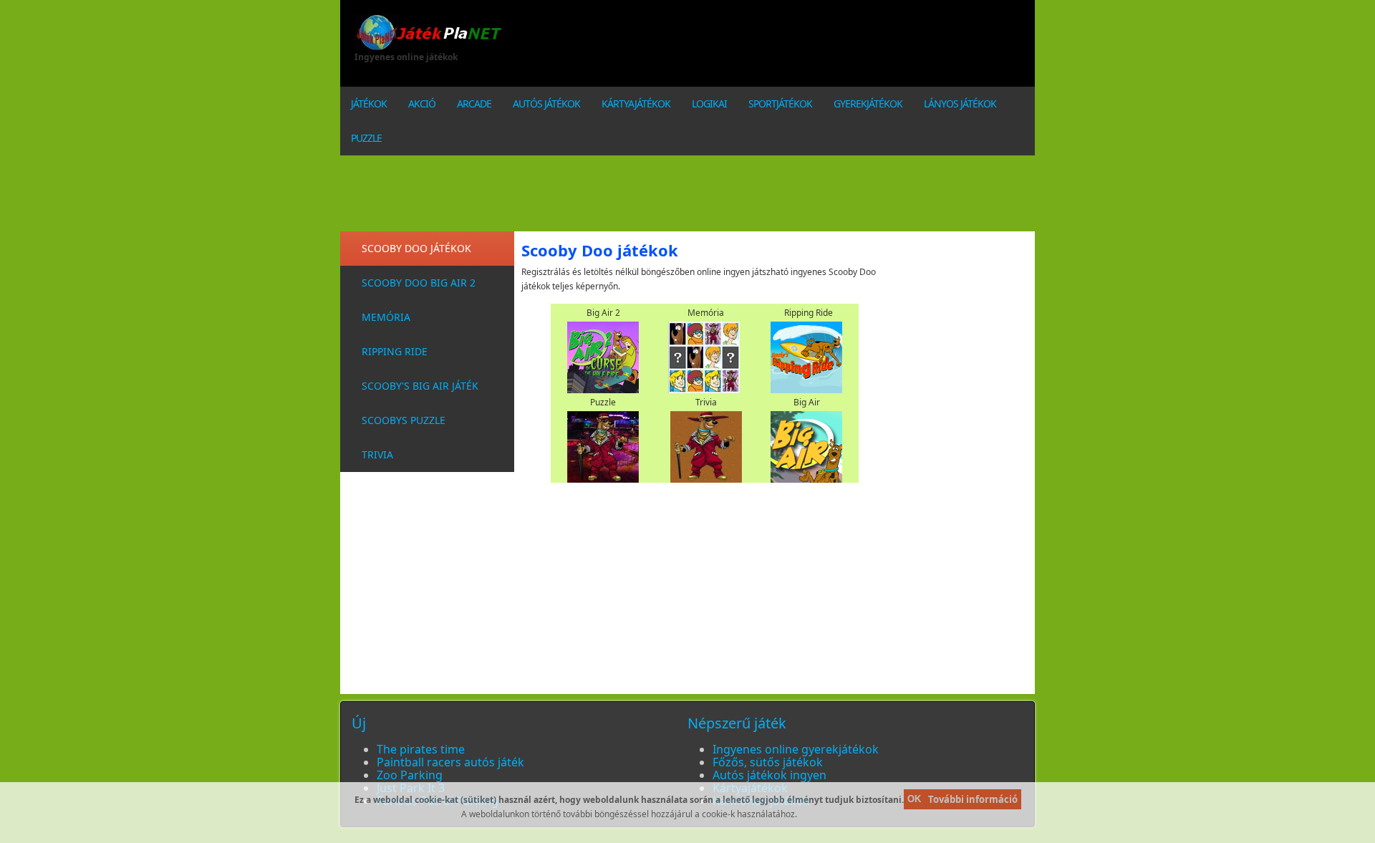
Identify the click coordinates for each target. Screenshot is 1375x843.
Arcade (474, 103)
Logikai (709, 103)
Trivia (377, 454)
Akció (421, 103)
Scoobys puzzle (403, 420)
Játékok (369, 103)
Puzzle (366, 138)
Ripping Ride (395, 351)
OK (914, 799)
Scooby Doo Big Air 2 (419, 282)
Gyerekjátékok (868, 103)
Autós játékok (546, 103)
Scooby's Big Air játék (420, 385)
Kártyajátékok (636, 103)
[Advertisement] (802, 46)
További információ (973, 799)
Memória (386, 317)
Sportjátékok (780, 103)
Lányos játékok (960, 103)
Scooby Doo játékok (416, 248)
